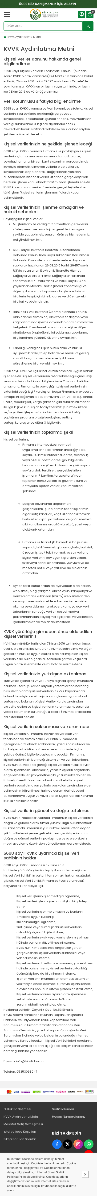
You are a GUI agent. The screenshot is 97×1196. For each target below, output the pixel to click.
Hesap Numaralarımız (68, 1116)
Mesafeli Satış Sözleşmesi (23, 1124)
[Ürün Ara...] (88, 26)
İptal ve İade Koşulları (20, 1131)
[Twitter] (67, 1144)
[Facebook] (57, 1144)
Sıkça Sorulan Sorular (20, 1139)
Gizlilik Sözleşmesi (17, 1109)
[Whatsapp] (88, 1144)
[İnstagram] (78, 1144)
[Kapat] (85, 1174)
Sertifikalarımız (63, 1109)
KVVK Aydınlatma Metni (24, 37)
